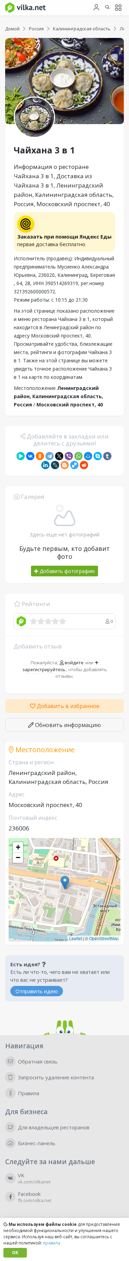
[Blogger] (65, 465)
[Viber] (69, 456)
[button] (65, 883)
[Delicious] (74, 465)
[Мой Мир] (88, 456)
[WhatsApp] (78, 456)
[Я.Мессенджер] (21, 456)
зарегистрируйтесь (43, 669)
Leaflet (75, 938)
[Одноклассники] (40, 456)
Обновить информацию (67, 725)
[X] (59, 456)
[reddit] (84, 465)
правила (51, 1243)
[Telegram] (49, 456)
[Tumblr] (107, 456)
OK (15, 1252)
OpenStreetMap (104, 938)
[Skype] (98, 456)
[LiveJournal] (55, 465)
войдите (74, 662)
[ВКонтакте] (30, 456)
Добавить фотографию (66, 571)
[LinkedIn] (45, 465)
